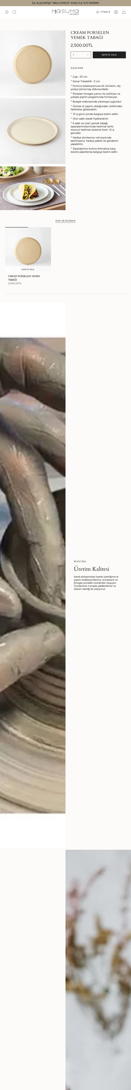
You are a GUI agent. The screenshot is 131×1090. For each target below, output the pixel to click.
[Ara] (14, 12)
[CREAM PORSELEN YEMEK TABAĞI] (28, 250)
